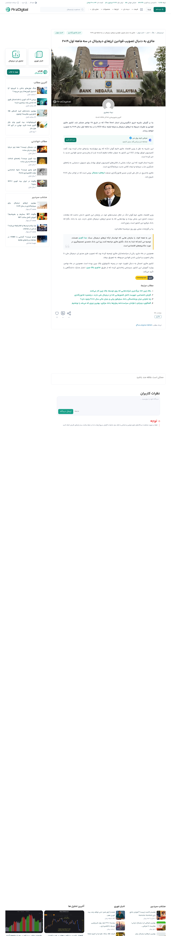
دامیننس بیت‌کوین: (149, 3)
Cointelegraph (141, 278)
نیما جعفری (108, 112)
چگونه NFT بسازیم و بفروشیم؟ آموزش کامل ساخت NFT (22, 216)
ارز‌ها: (164, 3)
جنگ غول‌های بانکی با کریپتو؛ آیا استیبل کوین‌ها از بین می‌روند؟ (22, 90)
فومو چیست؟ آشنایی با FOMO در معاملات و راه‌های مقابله (22, 239)
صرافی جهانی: (131, 3)
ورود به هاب (13, 72)
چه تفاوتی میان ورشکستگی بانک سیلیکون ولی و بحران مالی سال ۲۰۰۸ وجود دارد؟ (115, 299)
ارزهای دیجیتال (98, 172)
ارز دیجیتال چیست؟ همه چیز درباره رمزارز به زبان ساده (22, 149)
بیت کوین (82, 237)
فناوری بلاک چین (94, 267)
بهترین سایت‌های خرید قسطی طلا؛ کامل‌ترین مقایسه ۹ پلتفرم (22, 113)
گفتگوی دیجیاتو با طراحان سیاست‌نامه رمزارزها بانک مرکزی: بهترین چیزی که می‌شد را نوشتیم (111, 303)
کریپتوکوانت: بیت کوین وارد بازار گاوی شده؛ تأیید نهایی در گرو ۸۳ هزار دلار (22, 125)
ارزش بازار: (120, 3)
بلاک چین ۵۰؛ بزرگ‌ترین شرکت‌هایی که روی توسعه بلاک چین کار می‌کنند (120, 291)
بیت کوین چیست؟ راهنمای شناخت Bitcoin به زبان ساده (22, 160)
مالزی (158, 316)
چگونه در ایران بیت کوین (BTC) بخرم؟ (22, 183)
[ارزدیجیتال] (16, 9)
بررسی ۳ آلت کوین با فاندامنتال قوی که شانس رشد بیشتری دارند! (22, 101)
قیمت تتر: (99, 3)
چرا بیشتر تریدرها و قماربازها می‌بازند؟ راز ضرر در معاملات (22, 227)
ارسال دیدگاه (65, 411)
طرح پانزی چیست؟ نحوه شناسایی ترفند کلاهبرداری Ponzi (22, 171)
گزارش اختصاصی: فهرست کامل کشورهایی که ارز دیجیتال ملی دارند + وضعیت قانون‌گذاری (112, 295)
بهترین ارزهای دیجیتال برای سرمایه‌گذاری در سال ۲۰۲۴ (22, 205)
